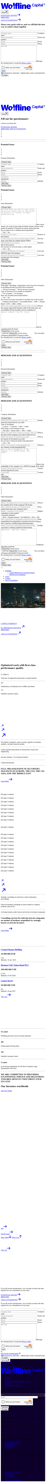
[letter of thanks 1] (7, 1154)
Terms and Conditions (12, 1442)
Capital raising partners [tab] (19, 784)
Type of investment (7, 424)
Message (39, 61)
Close (3, 12)
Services (8, 1378)
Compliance (9, 1446)
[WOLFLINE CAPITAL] (23, 9)
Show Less (15, 1237)
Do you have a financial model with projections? (17, 441)
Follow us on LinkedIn (13, 1480)
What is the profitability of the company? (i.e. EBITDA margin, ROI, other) (22, 465)
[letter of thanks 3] (7, 1155)
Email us (4, 1365)
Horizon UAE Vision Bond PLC (15, 965)
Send (3, 345)
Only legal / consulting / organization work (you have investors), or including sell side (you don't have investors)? (22, 286)
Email (40, 41)
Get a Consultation (11, 87)
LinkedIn (4, 1178)
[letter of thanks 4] (7, 1157)
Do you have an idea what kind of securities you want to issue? (22, 299)
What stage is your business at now (12, 428)
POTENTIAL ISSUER (9, 15)
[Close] (2, 567)
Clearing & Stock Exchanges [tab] (20, 788)
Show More (5, 1237)
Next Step (5, 183)
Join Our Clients (6, 1091)
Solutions (8, 76)
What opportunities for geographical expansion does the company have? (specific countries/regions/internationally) (21, 521)
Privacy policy (26, 63)
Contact (7, 84)
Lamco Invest (7, 981)
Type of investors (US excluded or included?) (16, 291)
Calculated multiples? (8, 515)
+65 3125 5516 (6, 1363)
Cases (7, 82)
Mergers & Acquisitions (17, 80)
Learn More (5, 781)
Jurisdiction (5, 179)
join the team (5, 1234)
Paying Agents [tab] (17, 786)
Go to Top (5, 1361)
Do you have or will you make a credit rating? (16, 247)
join (2, 1228)
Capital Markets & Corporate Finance (22, 78)
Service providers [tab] (18, 790)
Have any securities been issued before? (14, 295)
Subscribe (5, 1407)
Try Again (5, 1358)
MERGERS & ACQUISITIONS (18, 864)
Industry (40, 181)
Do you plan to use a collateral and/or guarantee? (17, 230)
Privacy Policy (10, 1444)
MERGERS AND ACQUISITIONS (13, 129)
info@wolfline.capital (8, 1367)
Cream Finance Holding (11, 949)
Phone (40, 44)
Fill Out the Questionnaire (9, 1353)
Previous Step (6, 162)
